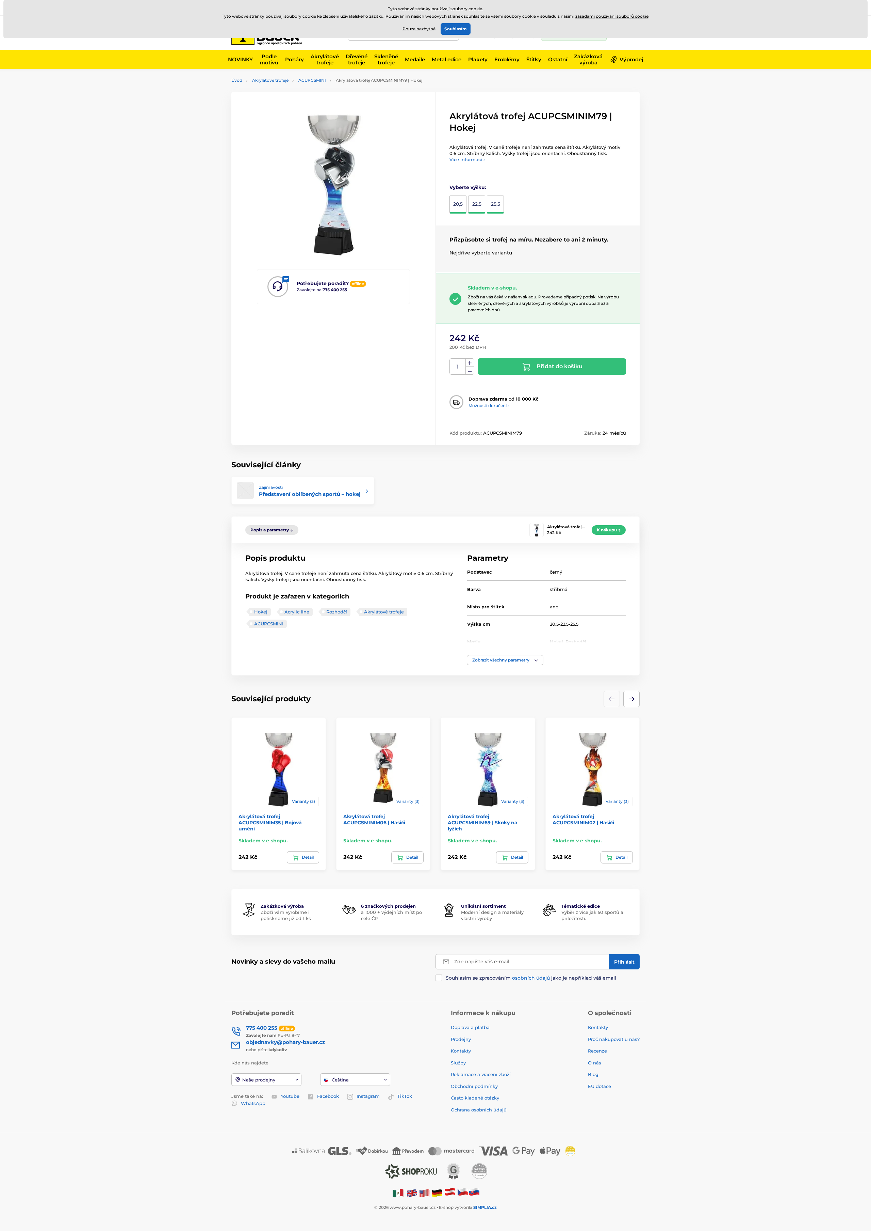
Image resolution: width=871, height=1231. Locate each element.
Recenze (597, 1051)
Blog (593, 1074)
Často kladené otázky (475, 1098)
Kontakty (461, 1051)
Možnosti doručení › (489, 405)
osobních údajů (531, 978)
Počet (458, 367)
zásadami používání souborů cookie (611, 16)
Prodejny (461, 1039)
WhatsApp (253, 1103)
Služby (458, 1062)
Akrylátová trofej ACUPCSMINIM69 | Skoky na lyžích (482, 822)
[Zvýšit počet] (470, 363)
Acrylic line (296, 611)
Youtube (290, 1096)
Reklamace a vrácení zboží (481, 1074)
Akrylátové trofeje (270, 80)
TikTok (404, 1096)
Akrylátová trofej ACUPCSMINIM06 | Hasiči (374, 819)
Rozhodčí (336, 611)
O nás (594, 1062)
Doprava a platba (470, 1027)
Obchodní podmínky (474, 1086)
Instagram (368, 1096)
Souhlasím (455, 28)
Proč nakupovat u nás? (614, 1039)
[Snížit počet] (470, 371)
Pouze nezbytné (419, 28)
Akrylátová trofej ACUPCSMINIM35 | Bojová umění (270, 822)
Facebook (328, 1096)
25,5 (495, 204)
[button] (505, 660)
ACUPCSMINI (312, 80)
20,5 (458, 204)
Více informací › (467, 159)
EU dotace (599, 1086)
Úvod (236, 80)
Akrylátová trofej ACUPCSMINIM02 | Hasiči (583, 819)
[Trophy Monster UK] (412, 1192)
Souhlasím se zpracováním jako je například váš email (531, 978)
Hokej (260, 611)
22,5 (476, 204)
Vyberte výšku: (467, 187)
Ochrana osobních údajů (479, 1109)
